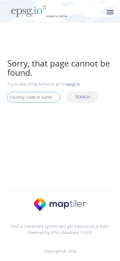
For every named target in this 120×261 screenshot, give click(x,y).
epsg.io (73, 84)
